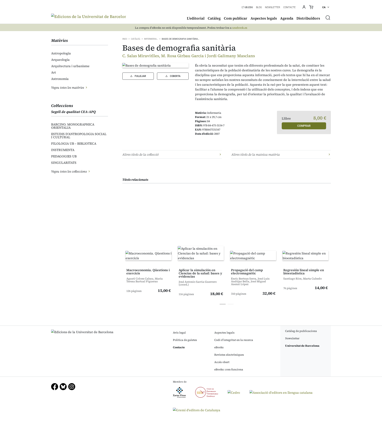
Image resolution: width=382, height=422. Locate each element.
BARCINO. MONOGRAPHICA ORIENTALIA (72, 126)
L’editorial (196, 18)
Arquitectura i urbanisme (70, 66)
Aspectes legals (263, 18)
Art (53, 72)
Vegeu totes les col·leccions (69, 171)
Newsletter (272, 7)
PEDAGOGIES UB (64, 156)
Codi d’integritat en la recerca (233, 340)
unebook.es (239, 27)
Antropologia (61, 53)
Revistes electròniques (229, 355)
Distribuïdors (308, 18)
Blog (259, 7)
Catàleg (214, 18)
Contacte (289, 7)
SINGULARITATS (63, 162)
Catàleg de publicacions (301, 331)
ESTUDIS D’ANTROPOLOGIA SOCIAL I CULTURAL (78, 135)
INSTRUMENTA (62, 149)
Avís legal (179, 333)
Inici (124, 39)
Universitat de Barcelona (302, 346)
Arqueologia (60, 59)
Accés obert (221, 362)
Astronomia (60, 78)
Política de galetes (185, 340)
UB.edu (248, 7)
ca (324, 7)
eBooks (219, 347)
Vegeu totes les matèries (68, 87)
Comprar (304, 125)
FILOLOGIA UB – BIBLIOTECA (73, 143)
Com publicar (235, 18)
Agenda (286, 18)
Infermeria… (151, 39)
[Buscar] (328, 17)
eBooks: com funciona (228, 369)
